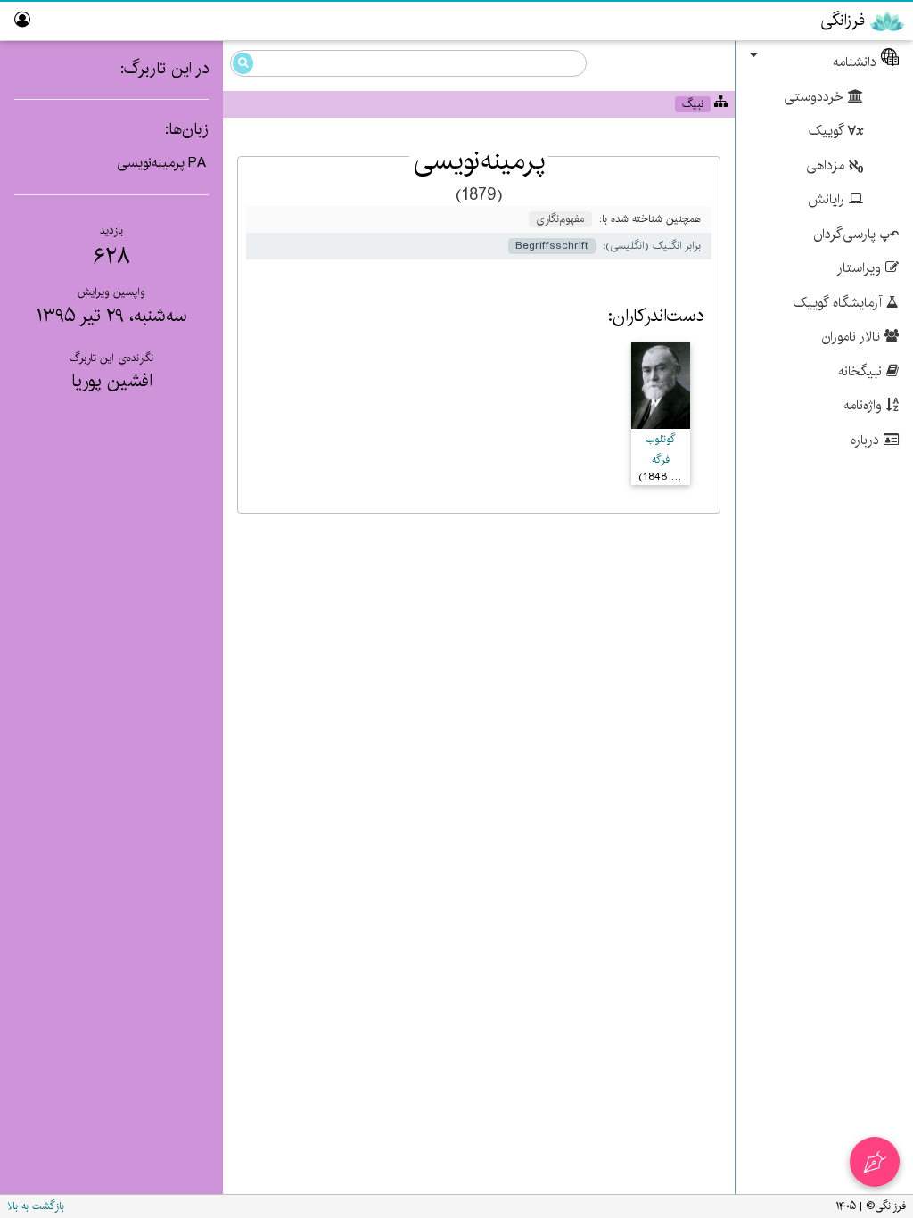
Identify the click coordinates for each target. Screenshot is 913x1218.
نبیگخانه (862, 371)
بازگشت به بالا (35, 1205)
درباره (867, 440)
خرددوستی (816, 97)
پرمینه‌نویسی (151, 163)
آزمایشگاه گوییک (840, 303)
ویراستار (861, 268)
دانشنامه (857, 62)
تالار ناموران (853, 336)
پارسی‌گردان (847, 234)
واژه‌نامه (864, 405)
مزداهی (827, 165)
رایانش (828, 199)
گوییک (828, 130)
